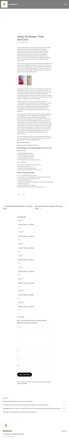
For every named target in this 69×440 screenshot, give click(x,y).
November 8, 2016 (21, 301)
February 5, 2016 (21, 219)
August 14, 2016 (20, 278)
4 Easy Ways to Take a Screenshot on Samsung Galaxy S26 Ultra (19, 412)
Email (18, 357)
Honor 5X (19, 194)
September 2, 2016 (21, 290)
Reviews (26, 42)
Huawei (23, 194)
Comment (19, 326)
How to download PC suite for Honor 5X (27, 145)
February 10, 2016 (21, 231)
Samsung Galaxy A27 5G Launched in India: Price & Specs (18, 401)
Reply (19, 227)
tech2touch (13, 4)
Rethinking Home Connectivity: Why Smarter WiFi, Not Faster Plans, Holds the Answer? (26, 405)
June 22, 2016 (20, 255)
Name (18, 350)
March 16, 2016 (20, 243)
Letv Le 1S (19, 140)
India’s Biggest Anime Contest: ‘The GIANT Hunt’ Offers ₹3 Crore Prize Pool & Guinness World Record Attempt (31, 408)
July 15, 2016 (20, 266)
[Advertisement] (34, 20)
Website (18, 365)
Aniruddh (22, 42)
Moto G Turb (35, 140)
